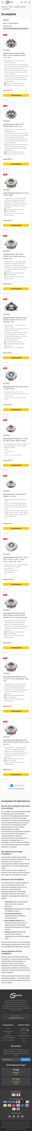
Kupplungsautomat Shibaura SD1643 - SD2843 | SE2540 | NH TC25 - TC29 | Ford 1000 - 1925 (15, 320)
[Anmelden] (25, 2)
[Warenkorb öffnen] (29, 2)
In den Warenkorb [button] (16, 95)
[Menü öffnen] (3, 2)
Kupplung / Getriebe (19, 7)
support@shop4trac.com (16, 1018)
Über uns (24, 1038)
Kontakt (8, 1028)
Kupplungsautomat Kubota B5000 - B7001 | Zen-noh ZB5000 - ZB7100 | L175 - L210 (14, 55)
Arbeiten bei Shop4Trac (24, 1029)
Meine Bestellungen (24, 1035)
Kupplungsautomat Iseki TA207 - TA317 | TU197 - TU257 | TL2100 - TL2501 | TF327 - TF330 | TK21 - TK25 (16, 560)
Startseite (4, 7)
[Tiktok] (18, 1116)
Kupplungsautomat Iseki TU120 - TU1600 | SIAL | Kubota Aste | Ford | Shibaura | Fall (14, 256)
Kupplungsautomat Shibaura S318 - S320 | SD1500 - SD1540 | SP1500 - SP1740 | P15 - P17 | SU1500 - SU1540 (15, 615)
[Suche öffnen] (21, 2)
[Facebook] (9, 1116)
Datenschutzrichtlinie (8, 1040)
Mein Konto (24, 1033)
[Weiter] (23, 785)
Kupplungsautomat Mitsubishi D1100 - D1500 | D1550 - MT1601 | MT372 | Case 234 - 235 (16, 742)
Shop (10, 7)
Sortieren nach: (7, 26)
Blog (24, 1041)
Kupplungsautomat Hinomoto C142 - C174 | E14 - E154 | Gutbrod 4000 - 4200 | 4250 (16, 679)
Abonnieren (25, 1059)
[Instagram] (13, 1116)
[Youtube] (22, 1116)
